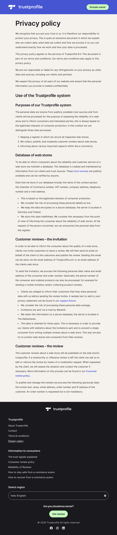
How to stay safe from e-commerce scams (31, 472)
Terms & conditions (18, 435)
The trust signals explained (22, 456)
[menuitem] (58, 425)
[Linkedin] (63, 528)
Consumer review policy (21, 462)
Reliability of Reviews (19, 467)
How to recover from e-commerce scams (30, 477)
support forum (68, 300)
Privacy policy (16, 441)
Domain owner (98, 7)
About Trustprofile (18, 425)
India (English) (18, 495)
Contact (12, 430)
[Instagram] (57, 528)
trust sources (81, 171)
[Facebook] (51, 528)
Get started (58, 514)
